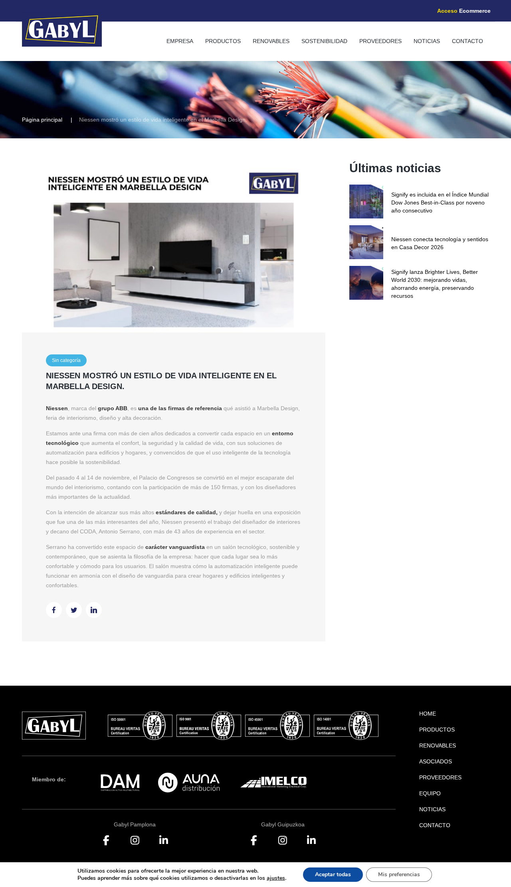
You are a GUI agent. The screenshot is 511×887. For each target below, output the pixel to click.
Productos (223, 41)
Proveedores (380, 41)
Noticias (427, 41)
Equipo (430, 793)
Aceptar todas (333, 874)
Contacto (467, 41)
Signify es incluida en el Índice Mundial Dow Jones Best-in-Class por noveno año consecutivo (440, 202)
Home (427, 713)
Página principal (42, 119)
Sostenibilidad (324, 41)
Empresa (179, 41)
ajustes (276, 878)
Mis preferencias (399, 874)
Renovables (271, 41)
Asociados (435, 761)
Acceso (464, 11)
